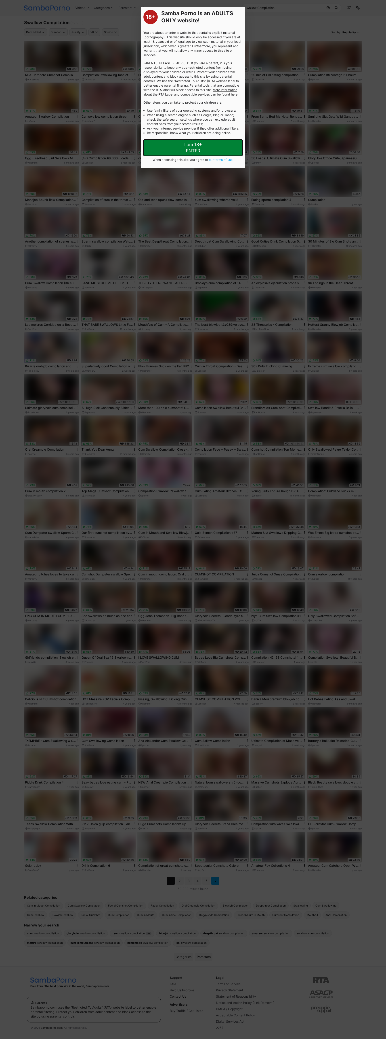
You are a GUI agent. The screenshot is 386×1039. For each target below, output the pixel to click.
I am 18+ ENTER (193, 147)
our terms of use (221, 160)
